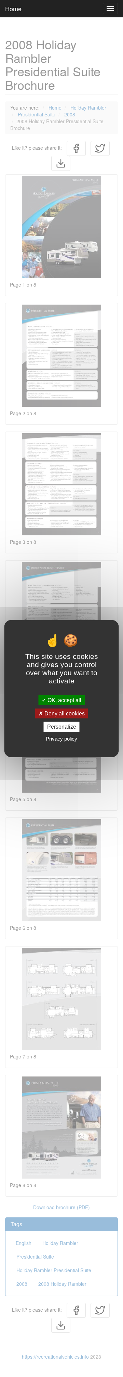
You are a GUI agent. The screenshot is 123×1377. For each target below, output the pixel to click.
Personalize (61, 727)
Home (13, 8)
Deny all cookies (64, 713)
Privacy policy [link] (61, 738)
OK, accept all (63, 700)
